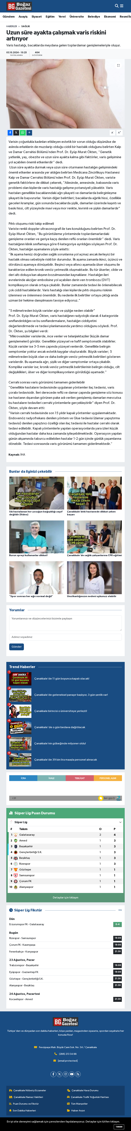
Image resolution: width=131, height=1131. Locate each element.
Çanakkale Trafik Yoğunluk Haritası (90, 1097)
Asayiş (23, 16)
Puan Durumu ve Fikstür (26, 1104)
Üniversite (77, 16)
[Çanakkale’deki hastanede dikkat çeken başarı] (94, 493)
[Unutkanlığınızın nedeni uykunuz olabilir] (94, 577)
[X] (59, 1074)
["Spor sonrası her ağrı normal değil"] (36, 577)
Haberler (11, 26)
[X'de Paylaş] (16, 133)
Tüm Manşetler (79, 1104)
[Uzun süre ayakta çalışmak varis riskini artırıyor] (65, 93)
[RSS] (78, 1074)
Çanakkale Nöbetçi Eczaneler (29, 1090)
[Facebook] (53, 1074)
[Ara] (117, 6)
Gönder (17, 646)
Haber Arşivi (78, 1110)
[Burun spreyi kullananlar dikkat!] (36, 536)
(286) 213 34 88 (68, 1054)
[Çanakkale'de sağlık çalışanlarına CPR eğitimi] (94, 536)
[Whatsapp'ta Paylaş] (23, 133)
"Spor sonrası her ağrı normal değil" (31, 596)
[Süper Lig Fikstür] (120, 910)
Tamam (119, 1127)
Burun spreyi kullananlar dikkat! (28, 555)
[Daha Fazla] (29, 133)
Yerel (62, 16)
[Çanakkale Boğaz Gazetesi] (19, 6)
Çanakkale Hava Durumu (85, 1090)
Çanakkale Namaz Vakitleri (28, 1097)
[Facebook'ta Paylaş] (10, 133)
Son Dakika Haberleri (24, 1110)
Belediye (94, 16)
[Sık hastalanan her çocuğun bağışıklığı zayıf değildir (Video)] (36, 493)
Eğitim (50, 16)
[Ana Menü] (121, 6)
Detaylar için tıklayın (65, 897)
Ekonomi (110, 16)
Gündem (8, 16)
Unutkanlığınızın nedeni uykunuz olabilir (91, 596)
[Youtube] (72, 1074)
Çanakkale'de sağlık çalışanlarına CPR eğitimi (94, 555)
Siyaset (37, 16)
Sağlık (25, 26)
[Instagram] (65, 1074)
